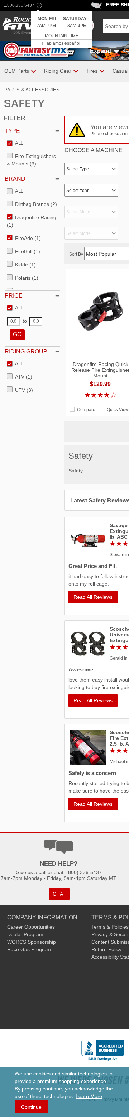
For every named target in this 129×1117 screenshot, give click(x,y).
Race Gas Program (29, 949)
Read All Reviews (93, 597)
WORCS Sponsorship (31, 942)
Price (14, 296)
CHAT (59, 894)
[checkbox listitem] (15, 143)
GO (17, 334)
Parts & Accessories (31, 89)
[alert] (61, 29)
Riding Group (26, 351)
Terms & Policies (110, 927)
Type (12, 131)
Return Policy (106, 949)
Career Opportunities (31, 927)
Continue (31, 1107)
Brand (15, 179)
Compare (86, 409)
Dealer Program (25, 934)
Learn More (89, 1096)
